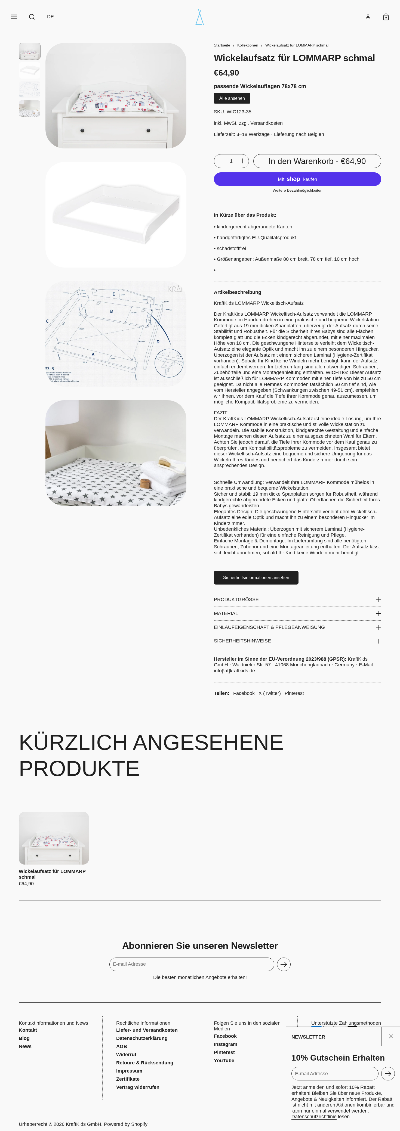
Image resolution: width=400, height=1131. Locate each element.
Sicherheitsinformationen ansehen (256, 577)
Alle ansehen (232, 98)
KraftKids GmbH (83, 1124)
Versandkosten (266, 123)
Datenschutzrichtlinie (314, 1116)
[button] (32, 17)
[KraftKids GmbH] (200, 17)
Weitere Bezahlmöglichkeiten (297, 190)
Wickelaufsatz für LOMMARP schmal (54, 849)
